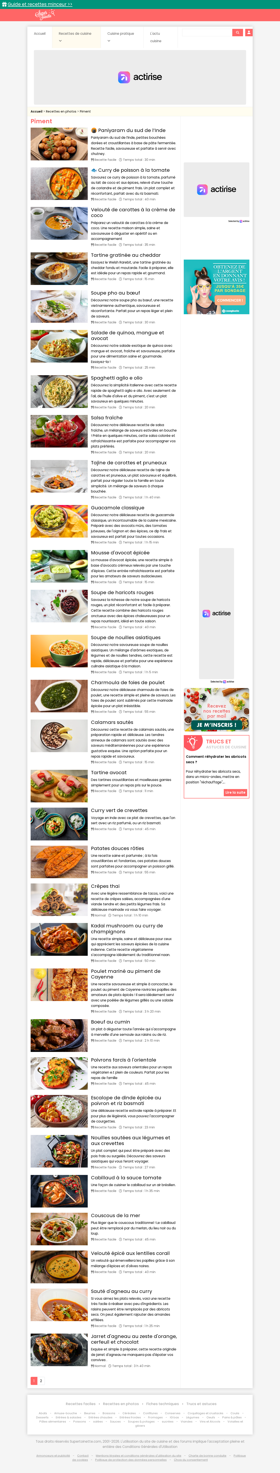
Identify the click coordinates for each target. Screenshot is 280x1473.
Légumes (192, 1417)
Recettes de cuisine (75, 33)
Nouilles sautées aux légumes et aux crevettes (130, 1140)
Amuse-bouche (65, 1413)
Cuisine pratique (120, 33)
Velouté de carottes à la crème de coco (133, 212)
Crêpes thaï (105, 886)
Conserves (172, 1413)
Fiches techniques (162, 1403)
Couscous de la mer (115, 1215)
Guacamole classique (117, 507)
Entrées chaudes (100, 1417)
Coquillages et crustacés (205, 1413)
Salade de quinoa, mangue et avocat (127, 335)
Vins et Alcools (210, 1421)
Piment (85, 111)
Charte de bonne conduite (207, 1455)
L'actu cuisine (155, 37)
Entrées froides (130, 1417)
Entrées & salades (68, 1417)
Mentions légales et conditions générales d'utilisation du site (138, 1455)
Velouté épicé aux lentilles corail (130, 1253)
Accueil (40, 33)
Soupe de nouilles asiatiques (126, 637)
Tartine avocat (109, 772)
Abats (43, 1413)
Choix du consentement (191, 1460)
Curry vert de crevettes (119, 810)
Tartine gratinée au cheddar (126, 255)
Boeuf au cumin (110, 1021)
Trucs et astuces (201, 1403)
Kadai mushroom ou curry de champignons (127, 928)
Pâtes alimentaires (52, 1421)
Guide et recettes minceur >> (40, 4)
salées (98, 1421)
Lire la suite (235, 792)
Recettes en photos (61, 111)
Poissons (79, 1421)
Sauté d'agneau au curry (121, 1291)
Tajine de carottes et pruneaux (128, 462)
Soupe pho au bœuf (115, 293)
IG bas (174, 1417)
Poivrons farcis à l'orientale (123, 1060)
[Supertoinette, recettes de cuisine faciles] (45, 14)
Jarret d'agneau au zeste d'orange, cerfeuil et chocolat (134, 1339)
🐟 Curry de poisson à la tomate (130, 170)
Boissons (109, 1413)
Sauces (115, 1421)
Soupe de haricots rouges (122, 592)
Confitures (150, 1413)
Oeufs (211, 1417)
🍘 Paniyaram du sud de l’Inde (128, 130)
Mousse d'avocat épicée (120, 552)
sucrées (167, 1421)
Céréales (129, 1413)
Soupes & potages (141, 1421)
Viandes (186, 1421)
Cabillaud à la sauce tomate (126, 1177)
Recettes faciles (81, 1403)
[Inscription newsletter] (216, 710)
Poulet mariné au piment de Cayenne (126, 974)
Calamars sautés (112, 722)
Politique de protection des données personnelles (131, 1460)
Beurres (89, 1413)
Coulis (235, 1413)
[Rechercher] (237, 32)
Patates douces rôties (117, 848)
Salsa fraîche (107, 417)
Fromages (155, 1417)
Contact (83, 1455)
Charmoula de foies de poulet (128, 682)
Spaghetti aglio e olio (116, 378)
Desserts (42, 1417)
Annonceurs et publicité (53, 1455)
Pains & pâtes (232, 1417)
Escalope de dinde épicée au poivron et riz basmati (126, 1100)
